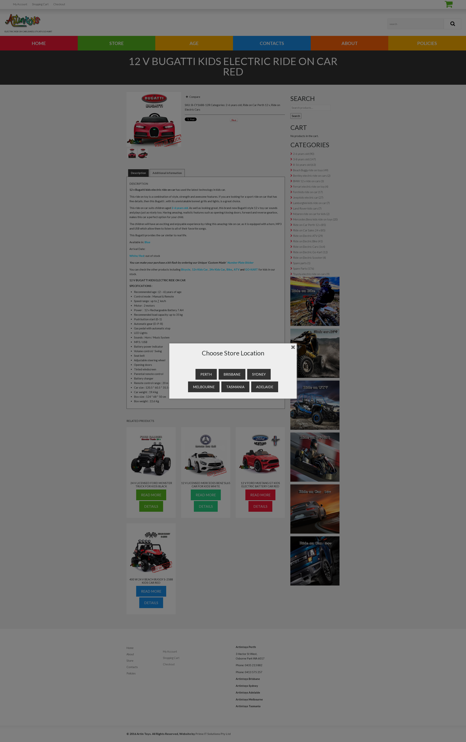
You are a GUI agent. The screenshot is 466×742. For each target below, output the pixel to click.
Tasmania (235, 387)
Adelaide (264, 387)
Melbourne (204, 387)
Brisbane (232, 374)
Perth (206, 374)
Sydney (259, 374)
